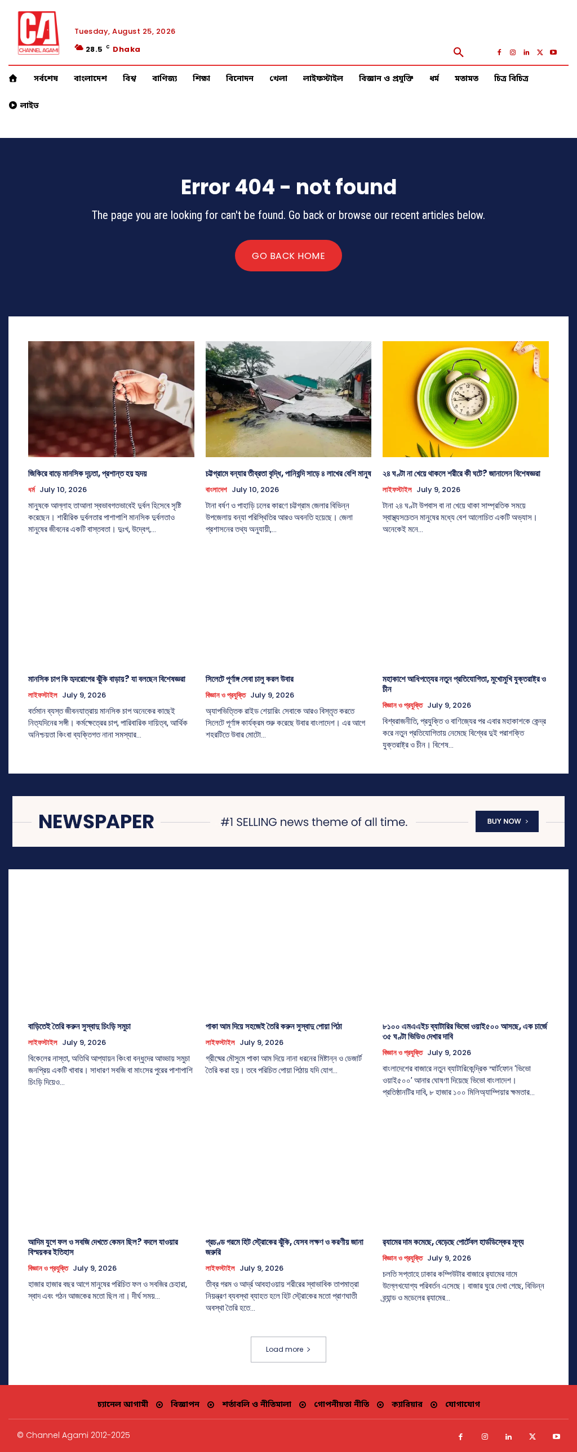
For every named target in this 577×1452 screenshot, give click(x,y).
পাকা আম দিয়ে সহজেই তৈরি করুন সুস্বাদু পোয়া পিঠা (274, 1026)
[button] (458, 52)
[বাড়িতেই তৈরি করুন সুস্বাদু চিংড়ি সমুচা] (111, 952)
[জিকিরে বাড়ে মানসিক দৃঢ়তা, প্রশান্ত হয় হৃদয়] (111, 399)
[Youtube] (553, 52)
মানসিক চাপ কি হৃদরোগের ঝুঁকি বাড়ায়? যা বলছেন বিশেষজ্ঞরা (106, 679)
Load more (284, 1349)
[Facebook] (499, 52)
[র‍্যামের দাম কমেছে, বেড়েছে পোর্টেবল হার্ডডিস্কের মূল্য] (466, 1168)
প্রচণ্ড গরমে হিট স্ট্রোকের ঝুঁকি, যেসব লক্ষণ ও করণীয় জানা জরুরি (284, 1247)
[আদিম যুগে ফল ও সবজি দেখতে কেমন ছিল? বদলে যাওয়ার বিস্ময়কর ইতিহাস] (111, 1168)
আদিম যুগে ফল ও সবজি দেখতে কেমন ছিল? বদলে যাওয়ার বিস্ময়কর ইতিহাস (103, 1247)
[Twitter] (540, 52)
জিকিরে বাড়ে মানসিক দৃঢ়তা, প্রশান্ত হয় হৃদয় (87, 473)
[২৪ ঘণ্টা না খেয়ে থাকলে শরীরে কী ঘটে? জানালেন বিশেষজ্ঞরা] (466, 399)
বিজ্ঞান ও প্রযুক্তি (226, 695)
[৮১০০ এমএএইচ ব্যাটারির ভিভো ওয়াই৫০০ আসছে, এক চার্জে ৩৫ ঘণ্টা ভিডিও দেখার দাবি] (466, 952)
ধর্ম (31, 489)
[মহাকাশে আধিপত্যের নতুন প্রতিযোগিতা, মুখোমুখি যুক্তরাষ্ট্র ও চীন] (466, 605)
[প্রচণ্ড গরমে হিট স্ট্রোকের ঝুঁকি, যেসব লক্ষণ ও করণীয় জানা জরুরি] (289, 1168)
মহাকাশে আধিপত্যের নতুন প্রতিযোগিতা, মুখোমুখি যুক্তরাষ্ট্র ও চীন (464, 684)
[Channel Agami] (38, 33)
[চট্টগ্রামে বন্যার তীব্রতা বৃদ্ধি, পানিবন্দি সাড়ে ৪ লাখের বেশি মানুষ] (289, 399)
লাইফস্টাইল (397, 489)
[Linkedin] (526, 52)
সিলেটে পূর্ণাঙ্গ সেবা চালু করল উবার (250, 679)
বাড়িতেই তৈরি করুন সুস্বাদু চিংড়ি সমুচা (79, 1026)
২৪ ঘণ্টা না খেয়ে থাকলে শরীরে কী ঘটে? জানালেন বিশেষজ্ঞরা (461, 473)
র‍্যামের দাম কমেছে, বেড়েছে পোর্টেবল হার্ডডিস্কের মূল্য (453, 1242)
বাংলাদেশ (216, 489)
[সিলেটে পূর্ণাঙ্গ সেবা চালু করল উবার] (289, 605)
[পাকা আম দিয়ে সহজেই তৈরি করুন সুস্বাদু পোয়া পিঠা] (289, 952)
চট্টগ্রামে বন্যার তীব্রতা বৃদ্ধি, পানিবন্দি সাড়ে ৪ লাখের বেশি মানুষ (288, 473)
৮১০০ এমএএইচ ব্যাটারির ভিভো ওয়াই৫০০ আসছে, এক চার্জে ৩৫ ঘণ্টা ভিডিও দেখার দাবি (465, 1031)
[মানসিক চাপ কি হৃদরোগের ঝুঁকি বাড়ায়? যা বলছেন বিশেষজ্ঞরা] (111, 605)
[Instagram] (513, 52)
